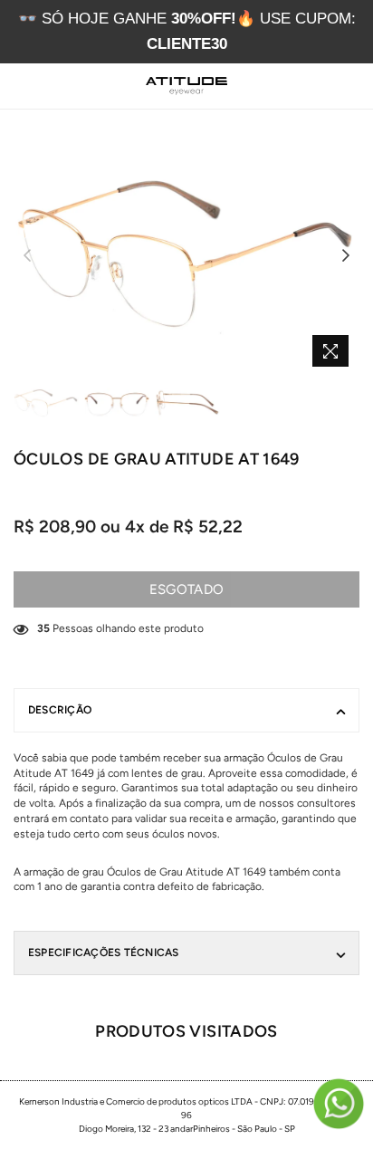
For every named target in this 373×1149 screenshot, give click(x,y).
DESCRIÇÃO (59, 710)
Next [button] (345, 256)
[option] (186, 256)
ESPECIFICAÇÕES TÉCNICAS (103, 952)
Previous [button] (27, 256)
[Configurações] (308, 86)
